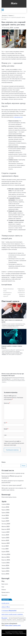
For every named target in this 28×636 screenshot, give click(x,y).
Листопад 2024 (6, 554)
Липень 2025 (5, 535)
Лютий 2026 (5, 515)
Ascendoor (9, 633)
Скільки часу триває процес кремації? (11, 485)
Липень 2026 (5, 507)
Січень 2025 (5, 549)
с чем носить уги (18, 117)
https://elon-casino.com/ (13, 625)
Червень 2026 (5, 510)
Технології (4, 595)
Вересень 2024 (6, 560)
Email (6, 429)
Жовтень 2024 (6, 557)
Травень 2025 (5, 537)
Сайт (5, 435)
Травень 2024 (5, 571)
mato (17, 27)
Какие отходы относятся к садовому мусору (13, 473)
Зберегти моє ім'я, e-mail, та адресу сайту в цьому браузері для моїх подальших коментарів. (14, 443)
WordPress (23, 633)
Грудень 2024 (5, 551)
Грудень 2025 (5, 521)
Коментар (7, 403)
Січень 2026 (5, 518)
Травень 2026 (5, 512)
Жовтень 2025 (6, 526)
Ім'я (5, 423)
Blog (3, 581)
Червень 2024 (5, 568)
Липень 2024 (5, 565)
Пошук (4, 462)
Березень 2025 (6, 543)
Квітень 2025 (5, 540)
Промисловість (6, 592)
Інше (3, 587)
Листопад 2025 (6, 523)
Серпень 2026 (6, 504)
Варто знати (5, 584)
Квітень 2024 (5, 574)
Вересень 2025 (6, 529)
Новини (9, 284)
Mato (14, 3)
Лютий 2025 (5, 546)
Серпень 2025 (5, 532)
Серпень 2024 (6, 562)
